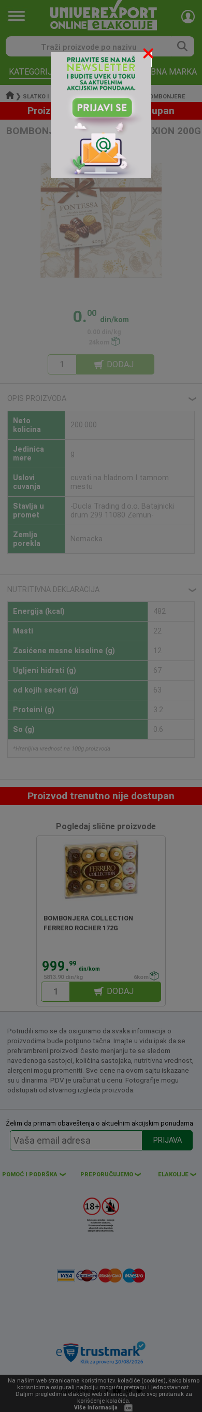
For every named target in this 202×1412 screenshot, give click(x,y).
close (149, 55)
